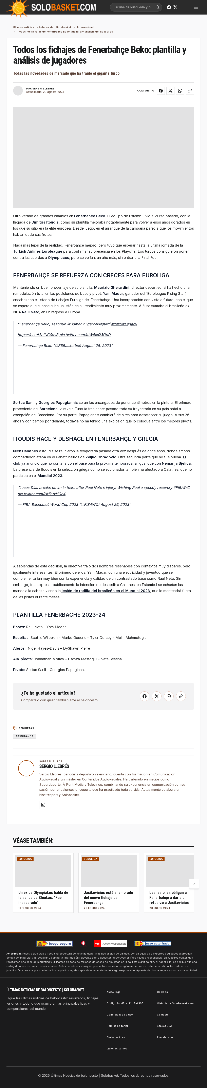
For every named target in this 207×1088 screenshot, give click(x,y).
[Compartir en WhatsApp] (180, 91)
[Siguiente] (194, 884)
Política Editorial (117, 1025)
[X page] (175, 7)
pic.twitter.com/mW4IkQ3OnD (85, 335)
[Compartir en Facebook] (161, 91)
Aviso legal (114, 991)
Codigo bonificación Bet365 (125, 1003)
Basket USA (164, 1025)
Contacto (163, 1014)
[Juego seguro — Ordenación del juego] (54, 943)
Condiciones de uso (120, 1014)
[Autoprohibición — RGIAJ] (83, 944)
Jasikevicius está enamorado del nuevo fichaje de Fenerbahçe (108, 897)
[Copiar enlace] (190, 91)
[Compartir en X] (170, 91)
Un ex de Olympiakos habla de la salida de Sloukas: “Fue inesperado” (43, 897)
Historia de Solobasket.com (175, 1003)
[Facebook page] (169, 7)
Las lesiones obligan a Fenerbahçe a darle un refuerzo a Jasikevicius (169, 897)
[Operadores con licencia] (152, 943)
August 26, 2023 (114, 504)
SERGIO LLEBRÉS (43, 88)
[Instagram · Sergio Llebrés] (43, 805)
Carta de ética (116, 1037)
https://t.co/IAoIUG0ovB (38, 335)
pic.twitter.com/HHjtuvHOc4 (41, 494)
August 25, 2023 (96, 345)
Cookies (162, 991)
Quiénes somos (117, 1048)
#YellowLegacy (124, 324)
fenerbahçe (24, 736)
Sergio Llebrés (54, 766)
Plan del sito (165, 1037)
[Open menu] (196, 7)
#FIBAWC (181, 487)
